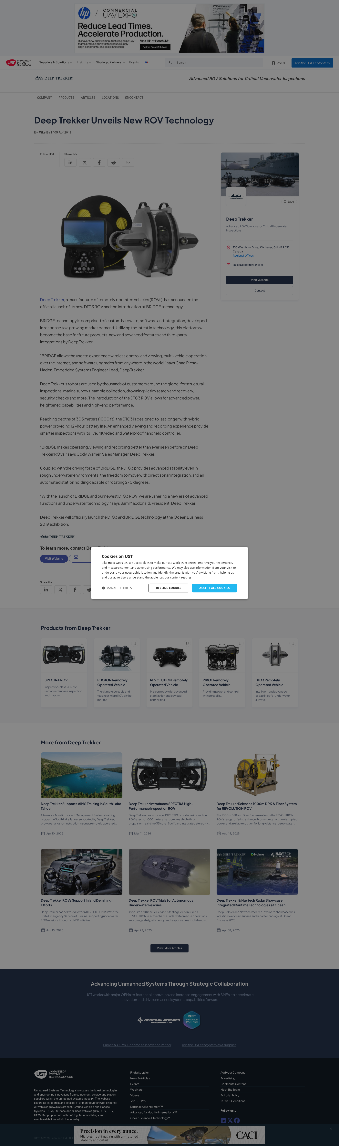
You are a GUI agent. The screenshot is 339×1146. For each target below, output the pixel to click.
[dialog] (169, 573)
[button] (117, 588)
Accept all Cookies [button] (214, 588)
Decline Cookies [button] (168, 588)
